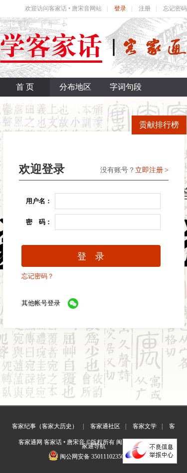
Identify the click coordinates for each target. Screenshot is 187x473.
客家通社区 (105, 426)
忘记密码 (175, 8)
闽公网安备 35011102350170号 (99, 456)
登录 (120, 8)
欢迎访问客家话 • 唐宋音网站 (63, 8)
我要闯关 (75, 106)
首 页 (25, 87)
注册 (145, 8)
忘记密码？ (37, 276)
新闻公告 (25, 124)
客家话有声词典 (136, 106)
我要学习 (25, 106)
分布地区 (75, 87)
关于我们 (162, 143)
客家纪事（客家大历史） (45, 426)
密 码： (35, 222)
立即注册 (149, 170)
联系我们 (106, 124)
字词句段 (126, 87)
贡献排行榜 (159, 124)
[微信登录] (73, 303)
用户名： (35, 201)
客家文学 (145, 426)
